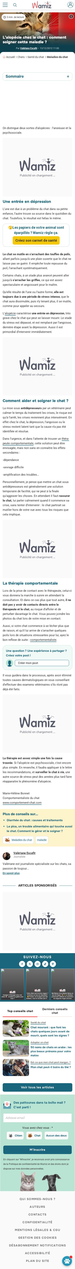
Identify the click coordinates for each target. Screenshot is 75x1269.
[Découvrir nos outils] (67, 1261)
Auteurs (37, 1207)
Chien (18, 1135)
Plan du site (37, 1261)
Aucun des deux (56, 1135)
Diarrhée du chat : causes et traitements (35, 820)
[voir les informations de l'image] (71, 16)
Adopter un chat (39, 1042)
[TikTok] (45, 964)
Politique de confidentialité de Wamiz (28, 1164)
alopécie (10, 313)
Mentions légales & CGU (37, 1230)
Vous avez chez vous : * (37, 1128)
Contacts (37, 1214)
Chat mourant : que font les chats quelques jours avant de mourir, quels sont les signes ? (50, 1031)
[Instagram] (37, 964)
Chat (37, 1135)
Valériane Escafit (28, 48)
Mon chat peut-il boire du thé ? (51, 1067)
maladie (42, 839)
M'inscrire (37, 1150)
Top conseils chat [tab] (20, 1011)
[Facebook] (22, 964)
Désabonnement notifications (37, 1245)
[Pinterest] (53, 964)
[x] (30, 964)
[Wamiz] (43, 5)
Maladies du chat (57, 57)
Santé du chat (36, 57)
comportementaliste (43, 640)
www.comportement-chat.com (22, 802)
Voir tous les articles (37, 1087)
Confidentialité (37, 1222)
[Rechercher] (15, 5)
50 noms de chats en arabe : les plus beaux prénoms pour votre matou (51, 1051)
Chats (21, 57)
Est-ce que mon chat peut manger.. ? (51, 1062)
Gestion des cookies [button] (37, 1238)
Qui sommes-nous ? (38, 1199)
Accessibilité (37, 1253)
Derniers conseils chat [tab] (55, 1011)
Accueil (10, 57)
